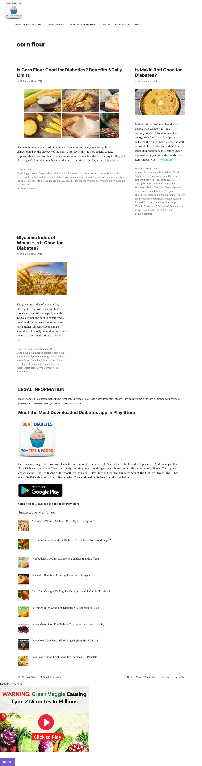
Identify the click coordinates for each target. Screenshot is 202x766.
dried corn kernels (26, 177)
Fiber (44, 177)
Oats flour (146, 198)
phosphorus (34, 180)
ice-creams (77, 177)
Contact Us (122, 24)
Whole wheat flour (157, 210)
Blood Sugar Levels (27, 173)
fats (39, 177)
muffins (120, 177)
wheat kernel (30, 367)
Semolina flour (162, 202)
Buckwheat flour (43, 352)
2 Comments (23, 371)
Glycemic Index (37, 356)
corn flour (84, 173)
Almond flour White (160, 172)
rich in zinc (147, 202)
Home (130, 677)
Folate (58, 177)
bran (31, 352)
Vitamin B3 (119, 180)
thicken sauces (78, 180)
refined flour (55, 360)
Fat (161, 187)
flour (51, 177)
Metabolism (108, 177)
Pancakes (21, 180)
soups (66, 180)
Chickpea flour (143, 183)
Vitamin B (152, 206)
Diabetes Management (83, 24)
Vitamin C (163, 206)
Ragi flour (42, 360)
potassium (46, 180)
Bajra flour (22, 352)
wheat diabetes (35, 364)
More (137, 24)
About (106, 24)
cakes (49, 173)
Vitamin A (140, 206)
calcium (57, 173)
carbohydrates (69, 173)
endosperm (22, 356)
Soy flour (21, 364)
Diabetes (139, 187)
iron (86, 177)
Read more (112, 160)
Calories (172, 176)
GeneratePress (56, 677)
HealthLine (163, 472)
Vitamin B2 (106, 180)
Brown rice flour (158, 176)
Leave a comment (26, 188)
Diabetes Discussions (28, 24)
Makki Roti (167, 194)
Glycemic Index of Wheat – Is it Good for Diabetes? (40, 243)
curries (102, 173)
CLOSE (7, 762)
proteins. (57, 180)
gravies (66, 177)
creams (93, 173)
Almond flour (142, 172)
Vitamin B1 (93, 180)
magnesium (95, 177)
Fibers (167, 187)
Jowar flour (30, 360)
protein (168, 198)
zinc (28, 184)
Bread (41, 173)
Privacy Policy (151, 677)
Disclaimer (166, 677)
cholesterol (157, 183)
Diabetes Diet (56, 24)
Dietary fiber (113, 173)
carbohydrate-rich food (147, 179)
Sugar (174, 202)
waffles (20, 184)
